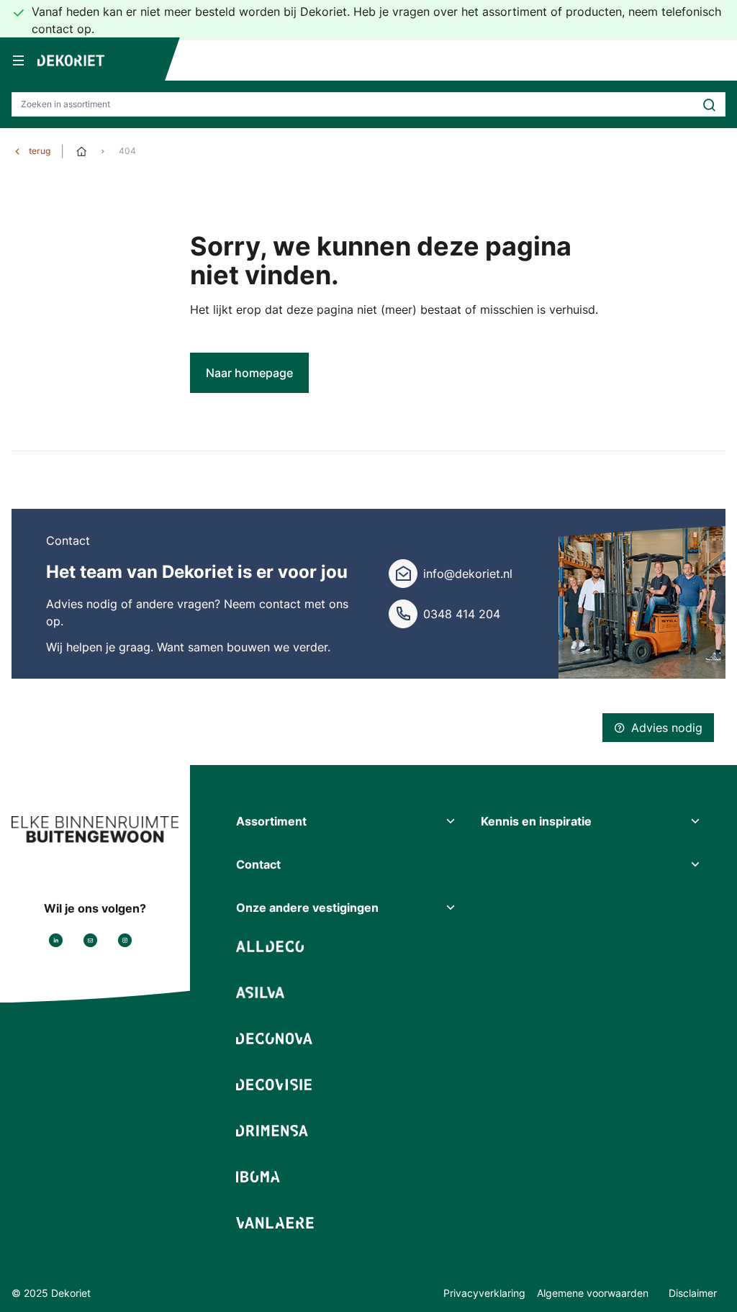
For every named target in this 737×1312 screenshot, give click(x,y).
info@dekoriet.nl (467, 573)
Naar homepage (249, 373)
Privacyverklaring (484, 1293)
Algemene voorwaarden (594, 1293)
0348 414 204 (461, 614)
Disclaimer (693, 1293)
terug (39, 150)
